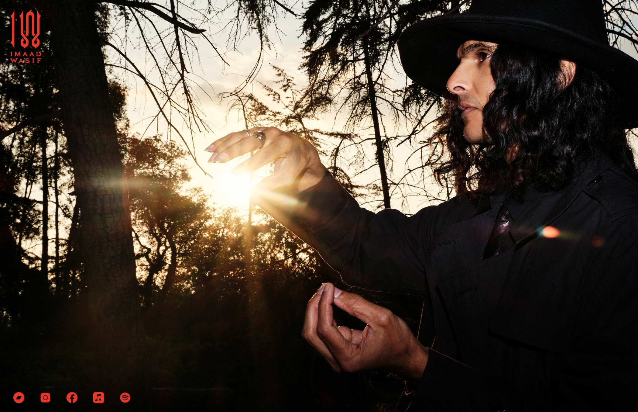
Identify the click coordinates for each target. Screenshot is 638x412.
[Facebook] (72, 401)
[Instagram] (45, 401)
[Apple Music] (98, 401)
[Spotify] (125, 401)
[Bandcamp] (18, 401)
